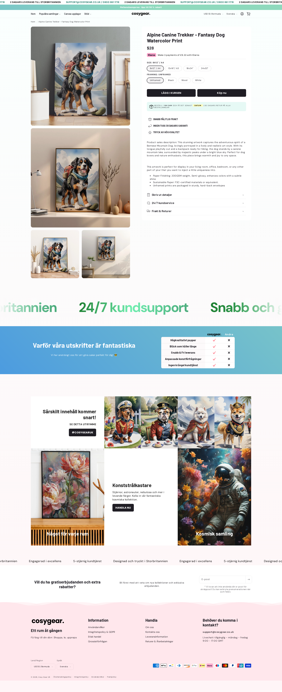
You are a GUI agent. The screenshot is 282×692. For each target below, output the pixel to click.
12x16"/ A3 (173, 68)
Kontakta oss (152, 631)
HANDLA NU (123, 508)
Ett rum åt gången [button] (46, 630)
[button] (49, 14)
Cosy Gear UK (44, 677)
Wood (184, 80)
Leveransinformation (156, 636)
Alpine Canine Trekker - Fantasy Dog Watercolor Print (64, 22)
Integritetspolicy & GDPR (101, 631)
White (198, 80)
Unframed (155, 80)
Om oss (149, 627)
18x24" (190, 68)
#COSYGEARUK (82, 432)
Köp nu (221, 93)
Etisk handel (94, 636)
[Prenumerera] (248, 579)
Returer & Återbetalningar (159, 641)
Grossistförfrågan (97, 641)
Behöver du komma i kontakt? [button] (220, 622)
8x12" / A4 (155, 68)
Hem (33, 22)
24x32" (204, 68)
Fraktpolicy (112, 677)
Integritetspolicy (81, 677)
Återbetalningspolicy (62, 677)
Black (171, 80)
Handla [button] (151, 620)
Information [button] (98, 620)
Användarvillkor (96, 627)
